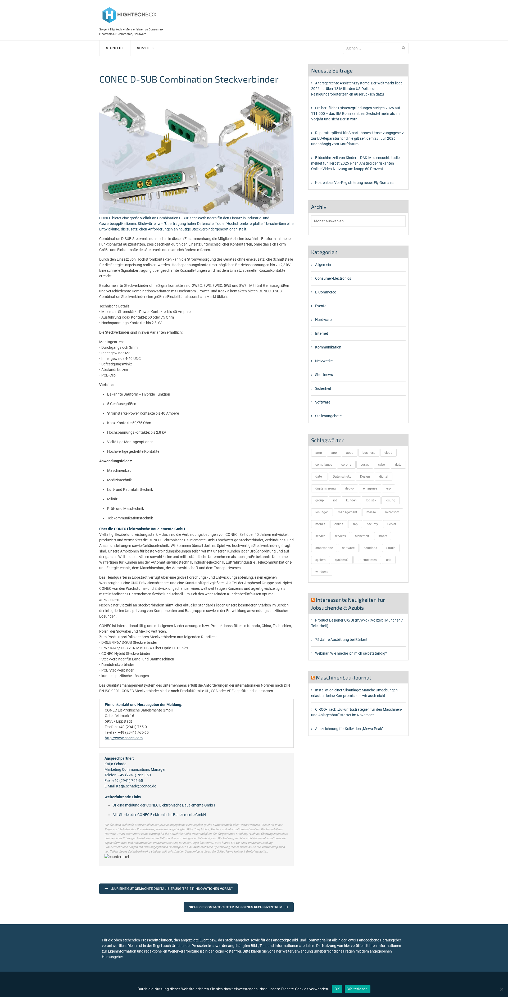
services (340, 536)
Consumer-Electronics (333, 278)
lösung (390, 500)
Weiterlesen (357, 989)
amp (318, 453)
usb (388, 560)
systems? (341, 560)
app (334, 453)
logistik (371, 500)
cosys (365, 464)
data (398, 464)
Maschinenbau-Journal (343, 677)
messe (371, 512)
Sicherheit (323, 388)
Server (391, 524)
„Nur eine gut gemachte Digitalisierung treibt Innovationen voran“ (172, 889)
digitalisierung (325, 488)
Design (365, 476)
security (372, 524)
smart (382, 536)
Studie (390, 548)
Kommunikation (328, 347)
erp (388, 488)
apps (349, 453)
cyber (382, 464)
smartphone (324, 548)
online (338, 524)
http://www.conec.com (124, 738)
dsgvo (349, 488)
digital (383, 476)
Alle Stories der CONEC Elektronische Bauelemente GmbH (159, 815)
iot (335, 500)
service (320, 536)
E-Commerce (325, 292)
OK (336, 989)
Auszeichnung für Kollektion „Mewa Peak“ (349, 729)
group (319, 500)
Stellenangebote (328, 416)
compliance (323, 464)
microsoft (392, 512)
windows (321, 572)
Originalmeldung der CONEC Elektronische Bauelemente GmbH (163, 805)
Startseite (115, 48)
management (347, 512)
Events (320, 306)
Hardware (323, 320)
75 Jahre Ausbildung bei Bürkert (341, 639)
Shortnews (324, 375)
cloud (388, 453)
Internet (321, 333)
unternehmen (367, 560)
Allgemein (323, 264)
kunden (351, 500)
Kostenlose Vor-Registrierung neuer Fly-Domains (354, 182)
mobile (320, 524)
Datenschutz (342, 476)
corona (346, 464)
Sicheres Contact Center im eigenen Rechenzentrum (235, 907)
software (348, 548)
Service (143, 48)
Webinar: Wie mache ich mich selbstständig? (351, 653)
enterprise (370, 488)
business (368, 453)
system (320, 560)
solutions (370, 548)
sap (355, 524)
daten (319, 476)
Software (322, 402)
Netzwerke (324, 361)
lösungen (322, 512)
